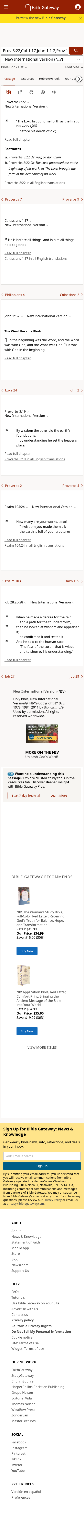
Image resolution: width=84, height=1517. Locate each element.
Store (15, 1253)
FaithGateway (21, 1370)
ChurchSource (22, 1381)
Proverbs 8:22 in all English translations (34, 183)
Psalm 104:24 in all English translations (34, 545)
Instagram (19, 1448)
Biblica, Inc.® (54, 707)
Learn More (59, 795)
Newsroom (20, 1265)
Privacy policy (22, 1320)
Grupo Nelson (22, 1392)
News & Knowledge (26, 1236)
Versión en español (26, 1491)
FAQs (15, 1291)
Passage (9, 78)
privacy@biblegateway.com (25, 1203)
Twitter (16, 1465)
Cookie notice (21, 1337)
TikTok (16, 1459)
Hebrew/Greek (49, 78)
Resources (27, 78)
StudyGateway (22, 1375)
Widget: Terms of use (27, 1348)
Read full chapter (17, 139)
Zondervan (19, 1415)
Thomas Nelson (23, 1404)
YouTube (18, 1470)
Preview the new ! (41, 18)
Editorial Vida (21, 1398)
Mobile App (20, 1248)
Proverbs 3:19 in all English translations (34, 459)
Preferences (20, 1497)
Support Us (20, 1270)
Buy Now (27, 951)
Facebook (18, 1442)
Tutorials (18, 1297)
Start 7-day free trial (26, 795)
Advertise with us (24, 1309)
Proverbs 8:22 (19, 157)
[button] (78, 7)
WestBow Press (23, 1409)
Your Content (73, 78)
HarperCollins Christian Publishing (37, 1387)
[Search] (76, 51)
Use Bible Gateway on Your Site (35, 1303)
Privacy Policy (52, 1200)
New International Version (35, 691)
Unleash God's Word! (41, 757)
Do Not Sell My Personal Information (41, 1331)
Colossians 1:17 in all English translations (35, 258)
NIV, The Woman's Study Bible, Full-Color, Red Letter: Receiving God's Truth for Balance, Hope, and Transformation (40, 918)
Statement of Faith (25, 1242)
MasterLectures (23, 1421)
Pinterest (18, 1453)
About (16, 1231)
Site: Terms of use (25, 1343)
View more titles (42, 1047)
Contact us (19, 1314)
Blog (14, 1259)
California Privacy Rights (31, 1326)
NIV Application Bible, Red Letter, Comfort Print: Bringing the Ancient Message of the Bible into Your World (41, 998)
